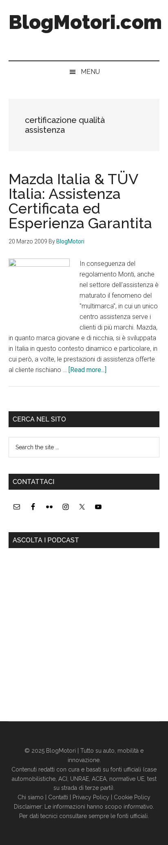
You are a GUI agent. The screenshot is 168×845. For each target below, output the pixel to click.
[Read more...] (87, 370)
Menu (90, 72)
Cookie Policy (132, 797)
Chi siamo (31, 797)
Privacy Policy (91, 797)
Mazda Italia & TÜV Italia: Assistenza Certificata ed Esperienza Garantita (80, 201)
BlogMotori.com (85, 22)
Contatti (58, 797)
